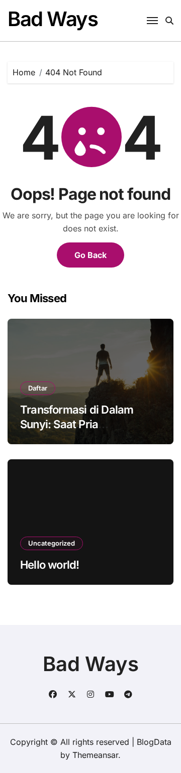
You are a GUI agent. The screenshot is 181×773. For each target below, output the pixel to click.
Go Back (90, 255)
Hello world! (49, 564)
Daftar (37, 388)
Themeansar (95, 755)
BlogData (154, 742)
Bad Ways (53, 19)
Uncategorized (51, 543)
